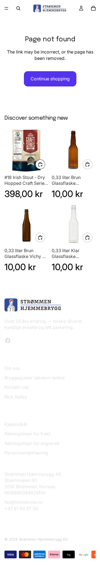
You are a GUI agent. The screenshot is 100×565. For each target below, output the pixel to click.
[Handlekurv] (93, 8)
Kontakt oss (16, 387)
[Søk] (18, 8)
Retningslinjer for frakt (27, 433)
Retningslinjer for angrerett (31, 443)
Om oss (12, 368)
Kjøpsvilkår (16, 424)
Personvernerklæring (26, 453)
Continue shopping (50, 78)
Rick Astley (15, 397)
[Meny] (6, 8)
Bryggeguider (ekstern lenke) (34, 377)
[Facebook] (7, 340)
